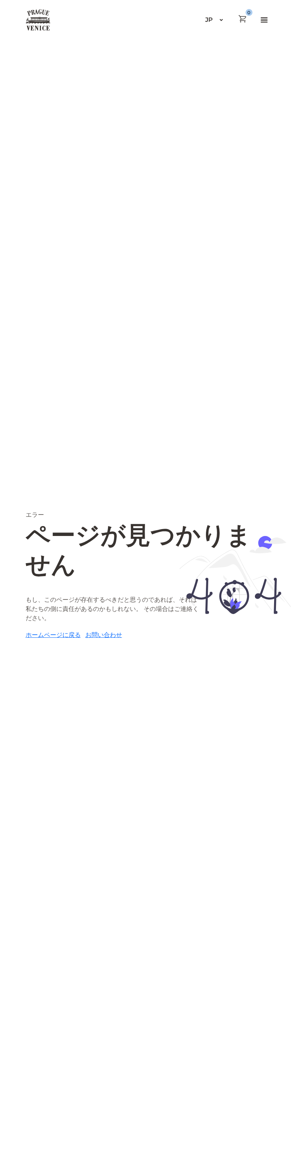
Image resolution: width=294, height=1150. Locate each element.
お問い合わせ (103, 635)
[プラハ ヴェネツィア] (38, 20)
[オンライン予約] (242, 18)
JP (209, 19)
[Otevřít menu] (264, 19)
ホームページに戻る (53, 635)
